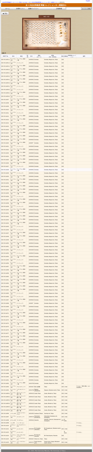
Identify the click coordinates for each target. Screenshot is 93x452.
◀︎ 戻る (5, 13)
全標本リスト (54, 2)
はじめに (25, 2)
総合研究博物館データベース (10, 2)
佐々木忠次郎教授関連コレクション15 (39, 2)
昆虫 (20, 2)
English (88, 1)
